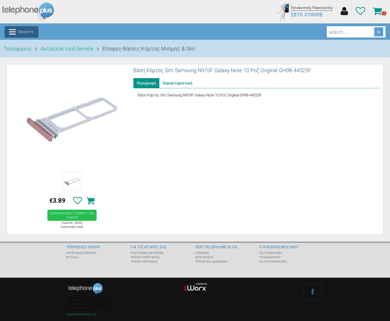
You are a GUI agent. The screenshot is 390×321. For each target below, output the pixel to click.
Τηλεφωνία (17, 49)
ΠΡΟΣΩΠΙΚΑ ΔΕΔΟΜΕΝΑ (211, 261)
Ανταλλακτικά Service (66, 49)
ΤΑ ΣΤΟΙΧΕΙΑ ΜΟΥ (270, 253)
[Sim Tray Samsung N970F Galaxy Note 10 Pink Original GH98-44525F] (72, 118)
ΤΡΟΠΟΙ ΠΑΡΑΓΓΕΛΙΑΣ (145, 257)
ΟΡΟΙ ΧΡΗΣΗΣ (204, 257)
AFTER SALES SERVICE (81, 253)
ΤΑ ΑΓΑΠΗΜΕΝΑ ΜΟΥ (273, 261)
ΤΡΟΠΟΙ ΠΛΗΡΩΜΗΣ (144, 261)
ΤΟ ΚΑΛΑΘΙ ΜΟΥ (270, 257)
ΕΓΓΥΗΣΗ (72, 257)
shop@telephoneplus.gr (81, 314)
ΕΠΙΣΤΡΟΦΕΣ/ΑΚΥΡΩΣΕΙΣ (147, 253)
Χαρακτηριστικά (177, 83)
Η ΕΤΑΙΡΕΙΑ (202, 253)
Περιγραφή (146, 83)
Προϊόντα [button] (25, 32)
